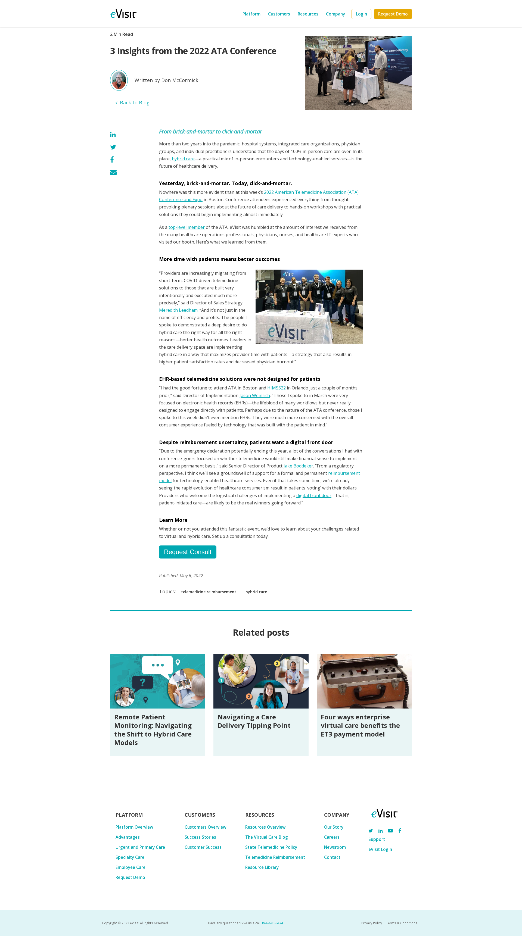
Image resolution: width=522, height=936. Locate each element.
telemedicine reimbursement (208, 591)
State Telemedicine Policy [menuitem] (271, 847)
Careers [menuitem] (332, 837)
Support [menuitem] (376, 839)
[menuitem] (361, 14)
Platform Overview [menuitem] (134, 827)
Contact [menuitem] (332, 857)
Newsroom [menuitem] (335, 847)
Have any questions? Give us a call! (245, 923)
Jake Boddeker (298, 466)
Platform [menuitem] (251, 14)
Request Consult (188, 552)
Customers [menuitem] (279, 14)
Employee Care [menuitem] (130, 867)
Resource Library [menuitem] (262, 867)
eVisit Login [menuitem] (380, 849)
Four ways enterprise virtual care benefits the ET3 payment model (360, 725)
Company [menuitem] (335, 14)
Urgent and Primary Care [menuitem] (140, 847)
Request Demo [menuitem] (130, 877)
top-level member (187, 227)
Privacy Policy (371, 923)
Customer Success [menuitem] (203, 847)
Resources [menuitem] (308, 14)
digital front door (313, 495)
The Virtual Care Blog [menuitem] (266, 837)
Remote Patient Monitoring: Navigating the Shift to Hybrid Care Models (153, 729)
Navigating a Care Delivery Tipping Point (254, 721)
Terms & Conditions (401, 923)
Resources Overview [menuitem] (265, 827)
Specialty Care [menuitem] (130, 857)
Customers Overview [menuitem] (205, 827)
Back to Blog (135, 102)
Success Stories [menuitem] (200, 837)
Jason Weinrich (255, 395)
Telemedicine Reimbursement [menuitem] (275, 857)
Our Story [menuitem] (333, 827)
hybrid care (183, 159)
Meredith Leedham (178, 310)
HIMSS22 (276, 388)
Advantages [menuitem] (128, 837)
